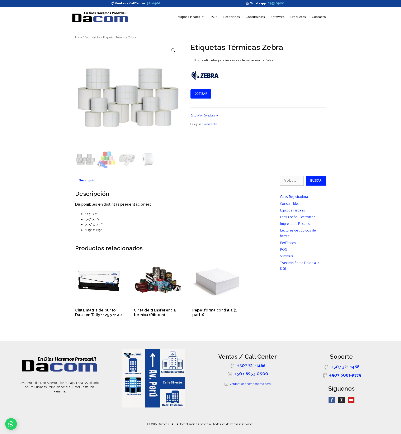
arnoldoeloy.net (211, 429)
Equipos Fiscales (187, 17)
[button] (173, 50)
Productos (298, 17)
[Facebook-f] (332, 400)
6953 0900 (276, 3)
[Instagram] (341, 400)
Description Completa (202, 116)
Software (277, 17)
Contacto (319, 17)
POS (214, 17)
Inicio (78, 37)
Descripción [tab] (88, 180)
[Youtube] (351, 400)
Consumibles (255, 17)
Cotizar (201, 93)
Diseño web (187, 429)
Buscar (315, 180)
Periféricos (231, 17)
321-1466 (153, 3)
